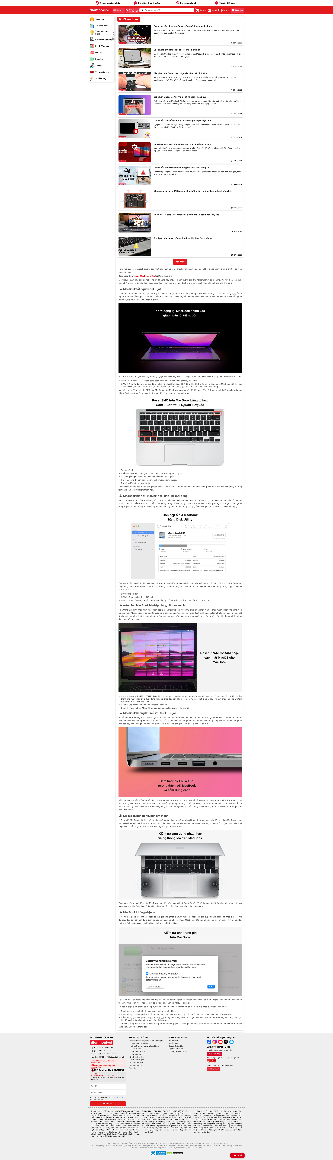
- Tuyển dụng (173, 1043)
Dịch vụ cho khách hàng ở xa (104, 1066)
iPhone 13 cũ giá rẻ (114, 1119)
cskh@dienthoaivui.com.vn (106, 1054)
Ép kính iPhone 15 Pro (171, 1111)
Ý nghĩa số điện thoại (210, 1117)
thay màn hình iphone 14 (157, 1124)
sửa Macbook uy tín (145, 276)
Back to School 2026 (210, 1128)
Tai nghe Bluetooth (165, 1117)
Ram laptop (123, 1132)
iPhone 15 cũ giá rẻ (108, 1134)
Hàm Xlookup (213, 1119)
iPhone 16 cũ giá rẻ (124, 1134)
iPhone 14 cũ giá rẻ (131, 1119)
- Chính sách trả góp (136, 1060)
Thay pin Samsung (106, 1115)
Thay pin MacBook (107, 1130)
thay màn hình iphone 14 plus (170, 1126)
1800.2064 (110, 1048)
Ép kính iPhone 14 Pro (171, 1113)
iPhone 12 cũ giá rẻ (98, 1119)
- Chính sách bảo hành (137, 1051)
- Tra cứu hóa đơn (135, 1065)
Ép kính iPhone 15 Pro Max (152, 1111)
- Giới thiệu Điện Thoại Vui (177, 1051)
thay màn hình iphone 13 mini (166, 1128)
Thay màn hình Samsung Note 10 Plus (111, 1126)
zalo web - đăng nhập (233, 1130)
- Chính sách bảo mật (137, 1054)
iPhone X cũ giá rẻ (114, 1117)
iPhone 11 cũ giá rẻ (131, 1117)
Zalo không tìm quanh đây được (214, 1124)
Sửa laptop (113, 1132)
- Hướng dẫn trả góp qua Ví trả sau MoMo (144, 1046)
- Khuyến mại (173, 1041)
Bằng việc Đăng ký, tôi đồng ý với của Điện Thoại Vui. (107, 1099)
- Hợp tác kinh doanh (175, 1049)
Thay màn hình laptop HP (125, 1130)
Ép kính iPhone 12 (171, 1115)
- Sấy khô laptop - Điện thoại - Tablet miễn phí (146, 1041)
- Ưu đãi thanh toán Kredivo (139, 1043)
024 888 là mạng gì (214, 1113)
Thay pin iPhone (97, 1113)
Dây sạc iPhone (148, 1119)
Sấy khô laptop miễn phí (115, 1136)
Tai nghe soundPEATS (181, 1117)
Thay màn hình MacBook (116, 1128)
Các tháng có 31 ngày (207, 1115)
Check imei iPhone (221, 1126)
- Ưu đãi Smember (135, 1049)
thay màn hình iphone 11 (177, 1124)
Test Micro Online (230, 1111)
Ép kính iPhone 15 (155, 1113)
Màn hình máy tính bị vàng (213, 1122)
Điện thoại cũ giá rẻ (121, 1115)
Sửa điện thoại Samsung (115, 1113)
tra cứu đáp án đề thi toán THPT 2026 (207, 1111)
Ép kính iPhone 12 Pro (154, 1115)
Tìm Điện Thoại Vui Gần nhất (103, 1061)
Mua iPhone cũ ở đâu (227, 1117)
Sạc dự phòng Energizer (175, 1119)
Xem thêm (132, 1068)
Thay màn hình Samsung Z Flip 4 (103, 1122)
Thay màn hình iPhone (130, 1111)
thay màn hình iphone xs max (166, 1130)
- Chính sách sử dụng (136, 1057)
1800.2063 (111, 1051)
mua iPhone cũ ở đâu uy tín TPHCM (210, 1130)
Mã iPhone (221, 1115)
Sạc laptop (133, 1132)
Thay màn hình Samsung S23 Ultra (107, 1124)
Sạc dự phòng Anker (162, 1122)
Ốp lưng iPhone (178, 1122)
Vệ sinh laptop (100, 1117)
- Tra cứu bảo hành (136, 1062)
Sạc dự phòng (160, 1119)
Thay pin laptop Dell (113, 1111)
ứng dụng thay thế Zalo (201, 1132)
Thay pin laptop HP (98, 1111)
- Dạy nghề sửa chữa (175, 1046)
